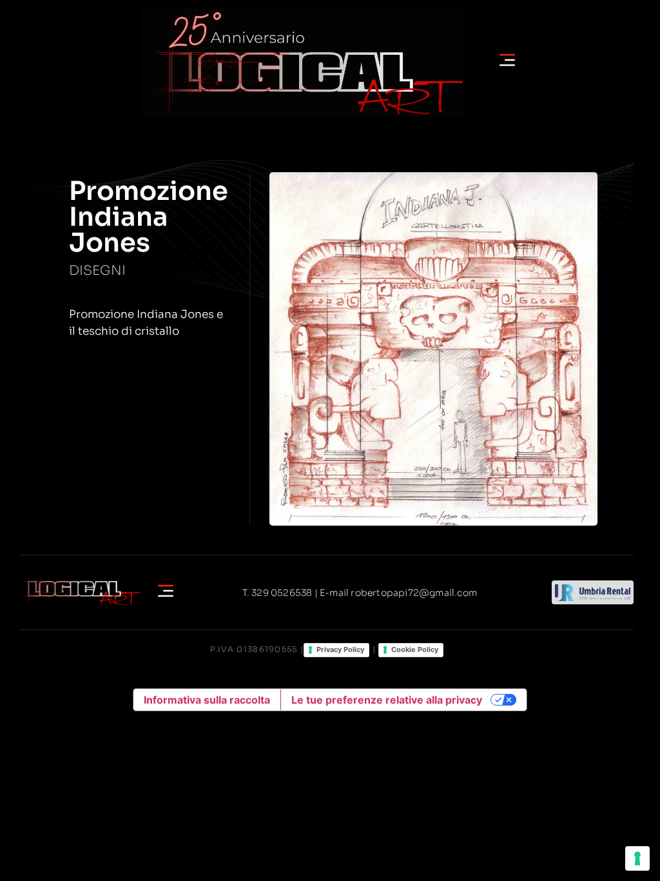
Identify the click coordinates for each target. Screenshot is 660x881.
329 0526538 (281, 593)
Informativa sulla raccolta (207, 699)
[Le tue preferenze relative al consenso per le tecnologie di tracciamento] (637, 858)
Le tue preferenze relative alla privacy (386, 699)
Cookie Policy (414, 649)
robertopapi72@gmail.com (414, 593)
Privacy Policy (340, 649)
